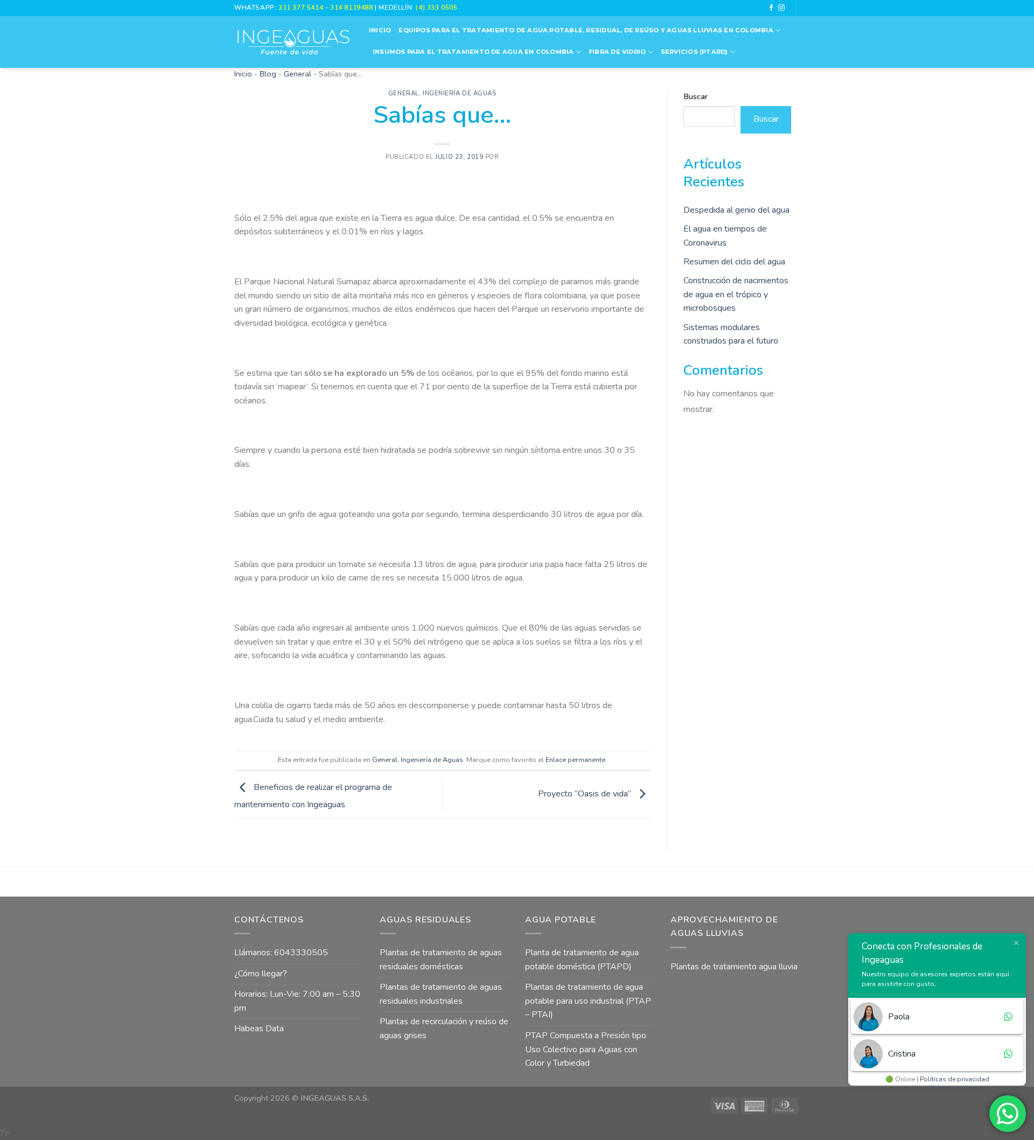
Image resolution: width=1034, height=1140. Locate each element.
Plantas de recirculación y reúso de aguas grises (444, 1028)
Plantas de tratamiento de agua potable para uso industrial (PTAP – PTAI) (588, 1000)
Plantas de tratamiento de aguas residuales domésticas (441, 960)
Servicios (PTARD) (694, 51)
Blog (268, 73)
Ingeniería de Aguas (460, 93)
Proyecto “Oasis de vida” (585, 794)
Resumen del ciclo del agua (734, 262)
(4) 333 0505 (436, 7)
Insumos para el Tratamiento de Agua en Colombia (473, 51)
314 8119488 (351, 7)
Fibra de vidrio (617, 51)
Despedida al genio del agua (736, 210)
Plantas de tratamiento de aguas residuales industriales (441, 994)
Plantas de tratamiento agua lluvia (734, 967)
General (297, 73)
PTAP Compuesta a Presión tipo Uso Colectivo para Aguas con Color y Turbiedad (585, 1049)
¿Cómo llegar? (260, 974)
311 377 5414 (301, 7)
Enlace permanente (575, 760)
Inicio (380, 30)
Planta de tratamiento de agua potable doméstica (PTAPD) (582, 960)
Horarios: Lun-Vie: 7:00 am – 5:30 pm (297, 1001)
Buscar (695, 96)
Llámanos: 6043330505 (281, 953)
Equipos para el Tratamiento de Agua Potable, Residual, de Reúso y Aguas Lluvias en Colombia (586, 30)
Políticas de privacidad (954, 1079)
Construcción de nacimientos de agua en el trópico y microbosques (735, 294)
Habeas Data (259, 1028)
